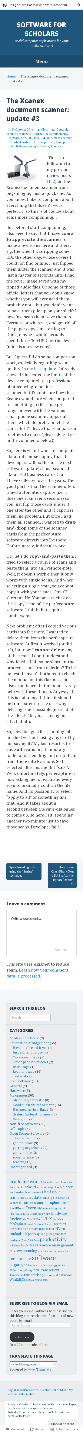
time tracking (33, 1275)
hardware (44, 1214)
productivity (14, 146)
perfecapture (53, 142)
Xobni (45, 1279)
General (61, 129)
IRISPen (36, 1219)
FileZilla (62, 1208)
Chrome (36, 1192)
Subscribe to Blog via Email (39, 1303)
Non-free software (24, 1123)
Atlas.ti (30, 1187)
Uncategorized (21, 1166)
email (65, 1202)
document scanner (59, 138)
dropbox (53, 1202)
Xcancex (55, 146)
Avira (39, 1187)
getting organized (18, 134)
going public (22, 1152)
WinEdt (15, 1279)
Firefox (14, 1214)
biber (56, 1187)
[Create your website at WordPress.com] (41, 5)
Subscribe (21, 1337)
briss (27, 1192)
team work (35, 1265)
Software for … (21, 1138)
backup (48, 1187)
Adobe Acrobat (50, 1182)
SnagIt (68, 1251)
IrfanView (27, 1219)
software (43, 146)
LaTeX (46, 1218)
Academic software (24, 1038)
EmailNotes (17, 1208)
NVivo (60, 1228)
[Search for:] (30, 1017)
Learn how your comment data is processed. (37, 973)
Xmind (38, 1279)
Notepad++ (32, 1228)
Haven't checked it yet (30, 1047)
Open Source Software (27, 1133)
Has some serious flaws (30, 1109)
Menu (41, 61)
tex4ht (61, 1265)
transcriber (49, 1275)
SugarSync (18, 1264)
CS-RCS (29, 1197)
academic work (25, 1181)
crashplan (17, 1197)
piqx (66, 142)
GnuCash (24, 1213)
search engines (56, 1251)
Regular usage (30, 138)
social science (23, 1157)
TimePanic (16, 1275)
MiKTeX (22, 1228)
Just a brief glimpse (28, 1052)
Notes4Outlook (46, 1228)
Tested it (19, 1076)
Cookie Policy (22, 1415)
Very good (20, 1119)
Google (33, 1213)
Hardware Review (31, 142)
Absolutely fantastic (28, 1100)
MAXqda (16, 1223)
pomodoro (60, 1234)
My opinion (18, 1095)
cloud (56, 1192)
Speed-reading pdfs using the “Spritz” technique (22, 871)
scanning (30, 146)
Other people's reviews (30, 1061)
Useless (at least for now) (32, 1114)
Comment (62, 949)
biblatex (66, 1187)
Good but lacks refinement (49, 134)
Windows (66, 1275)
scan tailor (43, 1251)
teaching (19, 1162)
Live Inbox (58, 1219)
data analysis (45, 1197)
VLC (58, 1275)
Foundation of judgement (29, 1043)
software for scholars (41, 29)
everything (50, 1208)
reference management (54, 1245)
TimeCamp (25, 1270)
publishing (15, 1245)
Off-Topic (17, 1128)
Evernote (12, 142)
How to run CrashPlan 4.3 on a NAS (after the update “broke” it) (62, 875)
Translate (43, 1369)
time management (46, 1270)
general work (23, 1143)
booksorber (17, 1192)
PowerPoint (27, 1240)
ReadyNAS (27, 1245)
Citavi (46, 1192)
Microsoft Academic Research (38, 1224)
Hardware (13, 138)
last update (45, 369)
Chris (44, 129)
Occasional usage (26, 1057)
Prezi (36, 1240)
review (16, 1250)
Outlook (16, 1234)
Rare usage (21, 1066)
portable (15, 1240)
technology (50, 1265)
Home (11, 76)
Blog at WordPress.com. (22, 1390)
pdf (25, 1234)
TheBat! (13, 1270)
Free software (20, 1081)
